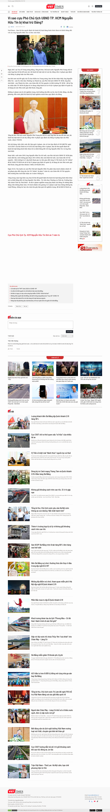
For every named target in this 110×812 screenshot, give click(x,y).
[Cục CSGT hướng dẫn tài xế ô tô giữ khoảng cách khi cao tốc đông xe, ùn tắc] (19, 752)
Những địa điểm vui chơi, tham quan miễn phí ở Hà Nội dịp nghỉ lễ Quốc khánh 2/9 (51, 582)
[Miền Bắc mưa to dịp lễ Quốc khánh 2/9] (19, 606)
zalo (92, 801)
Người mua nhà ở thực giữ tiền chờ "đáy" (18, 378)
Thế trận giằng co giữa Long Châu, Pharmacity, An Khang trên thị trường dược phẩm (43, 379)
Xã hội (11, 411)
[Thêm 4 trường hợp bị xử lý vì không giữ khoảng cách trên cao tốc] (19, 532)
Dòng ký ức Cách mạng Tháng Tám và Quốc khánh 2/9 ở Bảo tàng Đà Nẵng (87, 91)
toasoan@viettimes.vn (93, 795)
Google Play (99, 810)
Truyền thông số (96, 12)
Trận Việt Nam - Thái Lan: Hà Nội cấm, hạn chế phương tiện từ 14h (50, 766)
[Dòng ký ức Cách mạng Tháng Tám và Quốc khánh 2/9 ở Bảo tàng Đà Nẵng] (90, 81)
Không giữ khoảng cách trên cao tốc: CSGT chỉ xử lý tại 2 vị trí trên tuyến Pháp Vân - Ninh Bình (85, 203)
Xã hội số (14, 12)
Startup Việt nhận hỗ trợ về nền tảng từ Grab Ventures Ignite (28, 298)
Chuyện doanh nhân (83, 12)
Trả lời (18, 349)
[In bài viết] (64, 27)
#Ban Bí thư (18, 306)
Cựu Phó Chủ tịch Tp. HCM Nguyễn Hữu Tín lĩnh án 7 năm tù (34, 235)
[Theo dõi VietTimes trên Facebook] (89, 801)
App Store (92, 810)
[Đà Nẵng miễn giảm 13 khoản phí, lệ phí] (90, 102)
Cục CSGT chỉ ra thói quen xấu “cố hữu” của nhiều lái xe (85, 215)
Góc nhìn (22, 12)
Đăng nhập (98, 6)
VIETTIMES (55, 6)
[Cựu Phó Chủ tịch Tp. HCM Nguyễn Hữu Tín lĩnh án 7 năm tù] (40, 212)
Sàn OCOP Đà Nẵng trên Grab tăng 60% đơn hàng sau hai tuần (51, 546)
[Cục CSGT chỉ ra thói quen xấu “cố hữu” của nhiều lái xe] (96, 214)
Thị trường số (54, 12)
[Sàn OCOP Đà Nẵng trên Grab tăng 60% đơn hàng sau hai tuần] (19, 550)
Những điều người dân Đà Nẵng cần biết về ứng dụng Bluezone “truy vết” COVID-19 (35, 296)
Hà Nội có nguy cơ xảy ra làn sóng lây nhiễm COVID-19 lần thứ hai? (30, 293)
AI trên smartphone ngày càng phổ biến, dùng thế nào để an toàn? (42, 401)
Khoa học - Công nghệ (41, 12)
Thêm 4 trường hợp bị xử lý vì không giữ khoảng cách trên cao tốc (50, 527)
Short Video (65, 12)
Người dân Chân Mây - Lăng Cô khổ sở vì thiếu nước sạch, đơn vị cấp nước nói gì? (52, 711)
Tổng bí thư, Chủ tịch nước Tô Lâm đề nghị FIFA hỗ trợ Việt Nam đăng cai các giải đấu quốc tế (51, 693)
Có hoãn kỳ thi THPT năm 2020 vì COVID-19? (24, 288)
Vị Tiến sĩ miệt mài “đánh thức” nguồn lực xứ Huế (87, 176)
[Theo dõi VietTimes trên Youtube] (94, 801)
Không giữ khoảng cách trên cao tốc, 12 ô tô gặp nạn (51, 491)
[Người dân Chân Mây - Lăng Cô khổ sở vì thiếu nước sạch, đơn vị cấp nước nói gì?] (19, 716)
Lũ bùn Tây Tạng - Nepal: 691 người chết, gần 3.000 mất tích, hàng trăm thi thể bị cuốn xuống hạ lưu (90, 402)
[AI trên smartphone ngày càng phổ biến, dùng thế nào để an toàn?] (43, 391)
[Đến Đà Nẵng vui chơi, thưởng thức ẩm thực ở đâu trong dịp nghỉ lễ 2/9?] (19, 569)
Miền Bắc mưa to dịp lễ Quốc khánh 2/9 (47, 600)
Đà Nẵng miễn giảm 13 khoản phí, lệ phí (86, 112)
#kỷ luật (25, 306)
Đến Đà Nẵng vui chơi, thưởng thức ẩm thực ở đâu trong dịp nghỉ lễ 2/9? (51, 564)
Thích (11, 349)
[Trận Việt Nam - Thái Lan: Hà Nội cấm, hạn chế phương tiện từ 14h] (19, 771)
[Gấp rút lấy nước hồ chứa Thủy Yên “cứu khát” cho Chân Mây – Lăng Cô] (90, 146)
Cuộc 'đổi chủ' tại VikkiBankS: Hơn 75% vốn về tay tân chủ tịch (90, 378)
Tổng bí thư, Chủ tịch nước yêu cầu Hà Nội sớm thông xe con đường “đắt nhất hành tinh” (50, 509)
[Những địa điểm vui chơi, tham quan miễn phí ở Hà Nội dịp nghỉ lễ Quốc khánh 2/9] (19, 587)
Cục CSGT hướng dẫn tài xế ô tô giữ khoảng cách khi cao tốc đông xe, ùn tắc (51, 748)
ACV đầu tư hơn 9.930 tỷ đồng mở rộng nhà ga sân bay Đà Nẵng (51, 674)
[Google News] (69, 27)
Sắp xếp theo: (56, 336)
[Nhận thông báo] (89, 6)
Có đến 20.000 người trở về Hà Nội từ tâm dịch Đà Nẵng (27, 291)
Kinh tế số (30, 12)
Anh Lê (12, 26)
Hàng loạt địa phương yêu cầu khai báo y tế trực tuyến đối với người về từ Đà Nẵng (34, 300)
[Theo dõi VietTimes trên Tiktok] (97, 801)
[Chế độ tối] (92, 6)
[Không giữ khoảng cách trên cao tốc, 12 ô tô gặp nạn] (19, 495)
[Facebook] (61, 27)
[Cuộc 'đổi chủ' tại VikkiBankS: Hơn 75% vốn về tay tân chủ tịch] (91, 369)
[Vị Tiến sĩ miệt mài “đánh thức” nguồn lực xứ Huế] (90, 167)
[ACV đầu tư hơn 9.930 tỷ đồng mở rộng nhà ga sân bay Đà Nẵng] (19, 679)
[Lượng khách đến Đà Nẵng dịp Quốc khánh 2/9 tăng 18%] (96, 190)
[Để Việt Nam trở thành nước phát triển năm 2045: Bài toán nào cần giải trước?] (67, 391)
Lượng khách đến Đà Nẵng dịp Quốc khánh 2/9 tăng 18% (85, 191)
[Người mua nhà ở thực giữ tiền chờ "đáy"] (19, 369)
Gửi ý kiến (69, 331)
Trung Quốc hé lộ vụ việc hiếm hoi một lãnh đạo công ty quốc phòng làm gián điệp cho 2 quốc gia (66, 379)
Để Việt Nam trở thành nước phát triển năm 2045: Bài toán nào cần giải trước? (67, 402)
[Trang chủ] (9, 11)
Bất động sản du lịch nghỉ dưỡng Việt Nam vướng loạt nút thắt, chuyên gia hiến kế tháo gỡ (87, 133)
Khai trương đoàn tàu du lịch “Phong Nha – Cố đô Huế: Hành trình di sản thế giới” (51, 619)
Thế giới (72, 12)
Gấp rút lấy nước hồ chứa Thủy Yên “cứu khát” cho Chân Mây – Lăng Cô (87, 156)
